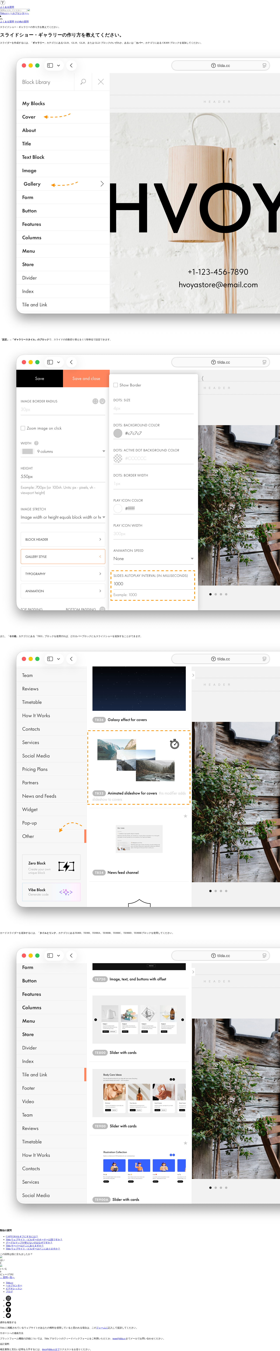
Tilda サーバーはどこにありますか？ (25, 1245)
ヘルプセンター (14, 1285)
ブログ (9, 1291)
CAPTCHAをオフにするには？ (22, 1236)
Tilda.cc (9, 1282)
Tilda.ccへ (5, 13)
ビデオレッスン (14, 1288)
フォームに (102, 1328)
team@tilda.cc (119, 1338)
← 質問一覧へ (7, 1277)
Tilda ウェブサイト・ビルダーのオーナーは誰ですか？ (34, 1239)
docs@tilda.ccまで (51, 1349)
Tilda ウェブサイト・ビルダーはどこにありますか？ (33, 1248)
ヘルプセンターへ (19, 13)
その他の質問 (22, 21)
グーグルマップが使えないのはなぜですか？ (29, 1242)
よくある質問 (7, 21)
